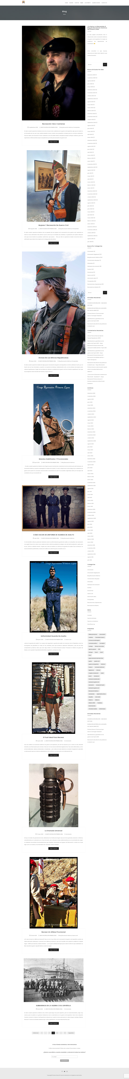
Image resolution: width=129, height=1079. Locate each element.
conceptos (102, 643)
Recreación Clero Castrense (53, 124)
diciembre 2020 (91, 191)
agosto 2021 (90, 170)
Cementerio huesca (99, 637)
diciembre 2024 (91, 89)
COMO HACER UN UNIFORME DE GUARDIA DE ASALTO (53, 535)
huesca (90, 667)
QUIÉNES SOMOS (96, 2)
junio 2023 (89, 128)
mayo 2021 (90, 176)
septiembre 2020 (91, 200)
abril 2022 (89, 152)
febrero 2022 (90, 158)
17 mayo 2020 (40, 834)
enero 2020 (90, 223)
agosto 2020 (90, 203)
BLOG (82, 2)
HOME (66, 2)
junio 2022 (89, 149)
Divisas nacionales (99, 646)
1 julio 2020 (36, 538)
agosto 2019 (90, 238)
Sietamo (91, 700)
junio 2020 (89, 209)
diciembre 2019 (91, 226)
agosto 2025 (90, 81)
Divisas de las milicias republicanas (53, 358)
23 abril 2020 (34, 935)
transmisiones (92, 706)
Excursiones (90, 272)
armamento (102, 634)
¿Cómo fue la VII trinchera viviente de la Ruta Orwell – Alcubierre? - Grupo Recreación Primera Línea (97, 377)
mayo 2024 (90, 104)
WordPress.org (91, 624)
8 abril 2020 (40, 1009)
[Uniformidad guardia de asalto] (53, 596)
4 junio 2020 (40, 741)
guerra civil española (93, 664)
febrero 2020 (90, 221)
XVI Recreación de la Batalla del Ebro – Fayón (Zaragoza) (96, 357)
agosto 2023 (90, 125)
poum (90, 676)
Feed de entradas (91, 618)
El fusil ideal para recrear (53, 737)
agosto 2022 (90, 146)
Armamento (68, 741)
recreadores (91, 694)
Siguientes (71, 1033)
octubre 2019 (90, 232)
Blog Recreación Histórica (66, 127)
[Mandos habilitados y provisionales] (53, 419)
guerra (90, 661)
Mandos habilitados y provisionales (53, 459)
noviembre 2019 (91, 229)
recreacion (96, 676)
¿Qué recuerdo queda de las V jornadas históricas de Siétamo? (97, 369)
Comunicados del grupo (93, 260)
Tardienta (99, 703)
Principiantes (76, 127)
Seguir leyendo (53, 141)
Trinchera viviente (93, 708)
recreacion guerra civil (94, 682)
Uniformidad (102, 708)
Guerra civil (68, 639)
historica (103, 664)
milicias (98, 670)
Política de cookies (64, 1048)
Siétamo (97, 700)
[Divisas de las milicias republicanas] (53, 303)
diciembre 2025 (91, 75)
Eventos (89, 269)
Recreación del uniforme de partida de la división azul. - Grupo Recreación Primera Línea (97, 365)
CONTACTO (104, 2)
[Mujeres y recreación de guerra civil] (53, 186)
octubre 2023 (90, 119)
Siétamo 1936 (92, 703)
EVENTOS (77, 2)
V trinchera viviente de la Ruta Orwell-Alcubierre (96, 381)
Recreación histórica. (93, 691)
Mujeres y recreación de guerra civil (54, 225)
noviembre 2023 (91, 116)
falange (90, 652)
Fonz (90, 655)
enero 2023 (90, 137)
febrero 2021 (90, 185)
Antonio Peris (90, 336)
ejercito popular (92, 649)
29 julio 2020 (33, 361)
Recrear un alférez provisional (54, 932)
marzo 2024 (90, 107)
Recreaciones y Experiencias (94, 284)
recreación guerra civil (94, 688)
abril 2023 (89, 134)
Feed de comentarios (92, 621)
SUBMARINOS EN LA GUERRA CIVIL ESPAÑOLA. (53, 1006)
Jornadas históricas (99, 667)
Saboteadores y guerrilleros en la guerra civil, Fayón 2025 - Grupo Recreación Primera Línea (95, 343)
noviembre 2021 (91, 164)
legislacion (91, 670)
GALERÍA (71, 2)
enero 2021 (90, 188)
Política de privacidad (54, 1048)
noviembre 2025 (91, 78)
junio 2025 (89, 84)
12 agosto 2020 (33, 228)
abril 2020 (89, 215)
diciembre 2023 (91, 113)
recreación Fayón (100, 685)
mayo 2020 (90, 212)
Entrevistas (90, 263)
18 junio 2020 (40, 639)
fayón (101, 652)
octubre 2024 (90, 95)
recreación (91, 685)
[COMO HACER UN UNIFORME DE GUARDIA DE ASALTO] (53, 508)
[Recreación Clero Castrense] (53, 73)
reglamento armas (101, 694)
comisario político (93, 643)
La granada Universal (53, 831)
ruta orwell (97, 697)
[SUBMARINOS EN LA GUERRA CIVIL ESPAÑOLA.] (53, 980)
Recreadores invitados (93, 287)
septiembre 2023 (91, 122)
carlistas (91, 637)
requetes (91, 697)
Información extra (91, 278)
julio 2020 (89, 206)
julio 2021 (89, 173)
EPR (99, 649)
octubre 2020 (90, 197)
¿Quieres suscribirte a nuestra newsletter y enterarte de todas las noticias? (64, 1052)
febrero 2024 (90, 110)
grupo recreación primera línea (96, 658)
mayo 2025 (90, 86)
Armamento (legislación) (93, 254)
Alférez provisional (93, 634)
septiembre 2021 (91, 167)
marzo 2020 (90, 218)
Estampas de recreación (93, 266)
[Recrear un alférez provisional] (53, 892)
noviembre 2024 (91, 92)
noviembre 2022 (91, 143)
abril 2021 (89, 179)
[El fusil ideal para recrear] (53, 698)
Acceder (89, 615)
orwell (102, 673)
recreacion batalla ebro (94, 679)
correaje (90, 646)
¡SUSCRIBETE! (88, 2)
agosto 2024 (90, 101)
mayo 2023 (90, 131)
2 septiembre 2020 (33, 127)
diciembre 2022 (91, 140)
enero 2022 (90, 161)
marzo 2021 (90, 182)
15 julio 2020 (37, 462)
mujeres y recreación (93, 673)
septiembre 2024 (91, 98)
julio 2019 (89, 241)
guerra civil (96, 661)
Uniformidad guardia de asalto (53, 636)
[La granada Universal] (53, 795)
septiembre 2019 (91, 235)
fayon (96, 652)
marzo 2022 (90, 155)
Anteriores (35, 1033)
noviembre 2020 (91, 194)
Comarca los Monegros (94, 640)
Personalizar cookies (75, 1048)
